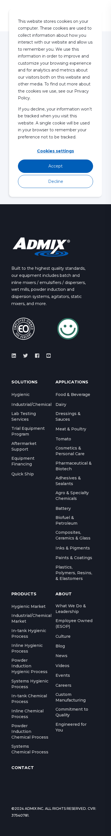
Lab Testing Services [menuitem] (23, 416)
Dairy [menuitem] (61, 404)
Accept (55, 166)
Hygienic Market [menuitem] (28, 606)
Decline (55, 181)
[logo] (41, 246)
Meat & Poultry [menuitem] (71, 429)
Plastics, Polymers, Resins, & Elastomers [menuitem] (74, 573)
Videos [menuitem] (62, 665)
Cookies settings (55, 151)
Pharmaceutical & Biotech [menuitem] (74, 466)
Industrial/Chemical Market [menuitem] (31, 618)
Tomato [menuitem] (63, 438)
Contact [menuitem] (22, 768)
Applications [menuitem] (72, 382)
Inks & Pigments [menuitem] (73, 548)
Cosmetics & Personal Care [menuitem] (70, 450)
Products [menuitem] (23, 594)
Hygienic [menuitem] (20, 394)
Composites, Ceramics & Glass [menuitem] (73, 535)
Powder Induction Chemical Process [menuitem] (29, 731)
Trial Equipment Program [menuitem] (28, 431)
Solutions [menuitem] (24, 382)
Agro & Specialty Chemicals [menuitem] (72, 495)
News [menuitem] (61, 655)
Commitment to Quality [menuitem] (72, 712)
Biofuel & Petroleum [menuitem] (66, 520)
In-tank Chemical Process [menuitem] (29, 698)
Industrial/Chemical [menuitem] (31, 404)
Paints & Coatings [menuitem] (74, 557)
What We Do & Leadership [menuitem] (71, 608)
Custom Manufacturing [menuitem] (71, 697)
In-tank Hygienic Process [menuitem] (28, 633)
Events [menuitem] (63, 675)
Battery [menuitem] (63, 508)
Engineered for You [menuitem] (71, 727)
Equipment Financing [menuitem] (22, 461)
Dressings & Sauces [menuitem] (68, 416)
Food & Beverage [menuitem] (73, 394)
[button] (8, 827)
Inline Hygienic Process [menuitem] (27, 648)
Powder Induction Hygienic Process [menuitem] (29, 666)
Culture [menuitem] (63, 636)
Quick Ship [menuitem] (22, 474)
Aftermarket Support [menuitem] (23, 446)
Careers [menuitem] (63, 685)
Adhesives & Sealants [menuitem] (68, 480)
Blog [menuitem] (60, 646)
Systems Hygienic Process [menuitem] (29, 683)
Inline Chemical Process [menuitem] (27, 713)
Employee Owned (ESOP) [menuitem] (74, 623)
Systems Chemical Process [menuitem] (29, 749)
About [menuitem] (64, 594)
